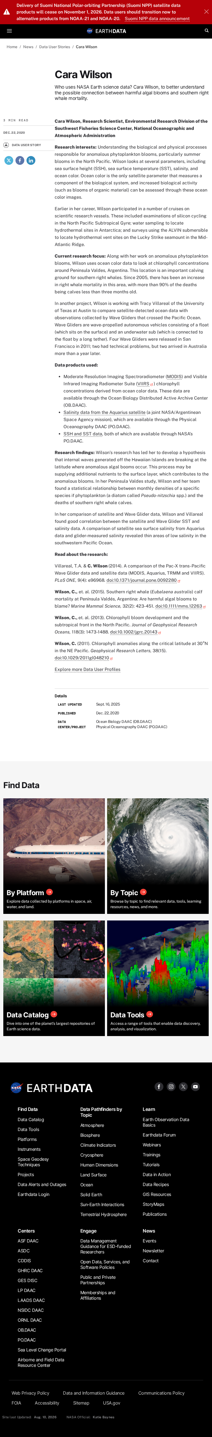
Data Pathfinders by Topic (101, 1112)
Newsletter (153, 1250)
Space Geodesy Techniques (33, 1161)
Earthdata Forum (159, 1135)
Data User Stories (54, 47)
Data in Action (157, 1174)
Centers (26, 1231)
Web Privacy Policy (30, 1393)
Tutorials (151, 1164)
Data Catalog (31, 1119)
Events (149, 1241)
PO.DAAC (27, 1340)
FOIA (16, 1403)
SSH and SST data (82, 433)
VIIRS (143, 383)
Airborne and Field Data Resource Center (41, 1362)
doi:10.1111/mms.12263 (178, 606)
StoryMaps (153, 1204)
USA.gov (111, 1403)
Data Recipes (156, 1184)
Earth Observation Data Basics (166, 1122)
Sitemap (81, 1403)
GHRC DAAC (30, 1270)
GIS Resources (157, 1194)
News (28, 47)
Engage (88, 1231)
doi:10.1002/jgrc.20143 (133, 632)
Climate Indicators (98, 1145)
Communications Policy (161, 1393)
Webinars (152, 1145)
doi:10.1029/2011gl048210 (82, 657)
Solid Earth (91, 1194)
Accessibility (47, 1403)
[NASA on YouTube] (195, 1086)
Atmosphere (92, 1125)
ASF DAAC (28, 1241)
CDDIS (24, 1260)
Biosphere (90, 1135)
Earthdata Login (33, 1194)
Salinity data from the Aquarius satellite (104, 412)
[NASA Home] (90, 31)
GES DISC (27, 1280)
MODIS (174, 376)
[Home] (111, 31)
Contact (151, 1260)
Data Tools (28, 1129)
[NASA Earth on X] (183, 1086)
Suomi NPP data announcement (157, 18)
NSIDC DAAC (31, 1310)
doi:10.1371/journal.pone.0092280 (142, 580)
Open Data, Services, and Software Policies (105, 1264)
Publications (154, 1214)
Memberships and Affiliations (97, 1295)
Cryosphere (91, 1155)
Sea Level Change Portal (42, 1350)
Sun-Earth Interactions (102, 1204)
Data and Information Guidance (93, 1393)
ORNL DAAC (30, 1320)
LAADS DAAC (31, 1300)
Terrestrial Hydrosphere (103, 1214)
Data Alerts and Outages (42, 1184)
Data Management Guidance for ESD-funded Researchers (105, 1246)
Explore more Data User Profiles (87, 669)
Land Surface (93, 1175)
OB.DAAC (27, 1330)
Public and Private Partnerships (98, 1279)
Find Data (28, 1109)
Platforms (27, 1139)
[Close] (206, 12)
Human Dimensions (99, 1165)
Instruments (29, 1149)
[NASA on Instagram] (171, 1086)
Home (12, 47)
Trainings (151, 1154)
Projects (26, 1174)
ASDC (24, 1250)
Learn (149, 1109)
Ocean (86, 1184)
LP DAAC (27, 1290)
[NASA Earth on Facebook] (159, 1086)
